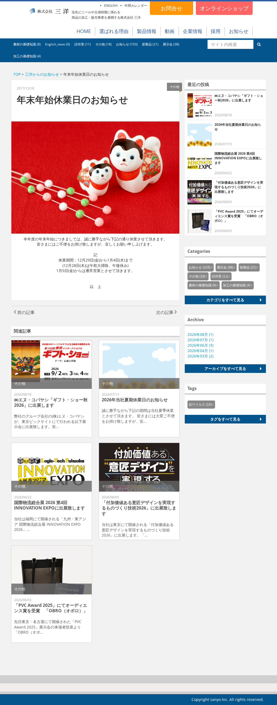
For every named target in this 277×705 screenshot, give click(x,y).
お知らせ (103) (127, 44)
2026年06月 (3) (200, 345)
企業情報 (192, 31)
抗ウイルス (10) (200, 404)
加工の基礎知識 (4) (27, 56)
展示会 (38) (171, 44)
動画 (169, 31)
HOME (84, 31)
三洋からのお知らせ (42, 74)
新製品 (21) (150, 44)
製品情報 (146, 31)
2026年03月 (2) (200, 356)
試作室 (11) (82, 44)
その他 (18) (103, 44)
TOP (17, 74)
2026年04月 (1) (200, 350)
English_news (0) (57, 44)
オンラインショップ (224, 8)
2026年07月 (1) (200, 339)
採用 (215, 31)
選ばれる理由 (113, 31)
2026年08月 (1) (200, 334)
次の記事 (165, 312)
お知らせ (238, 31)
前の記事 (25, 312)
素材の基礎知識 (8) (27, 44)
